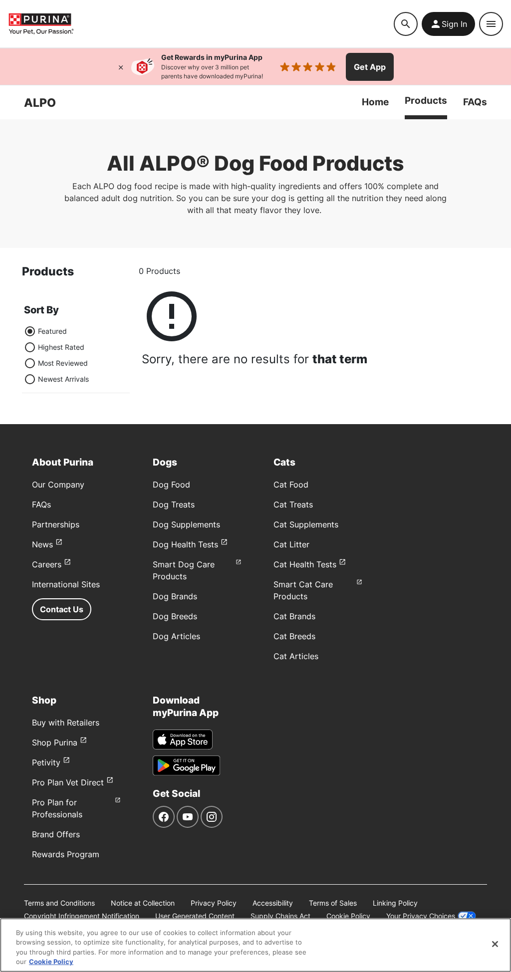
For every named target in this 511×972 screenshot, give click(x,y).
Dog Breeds (175, 616)
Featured (52, 331)
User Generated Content (195, 916)
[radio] (30, 331)
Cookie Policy (348, 916)
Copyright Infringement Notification (81, 916)
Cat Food (290, 484)
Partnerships (55, 524)
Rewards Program (65, 854)
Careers (46, 564)
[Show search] (406, 24)
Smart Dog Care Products (184, 570)
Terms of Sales (333, 903)
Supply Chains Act (280, 916)
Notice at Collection (143, 903)
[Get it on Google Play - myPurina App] (186, 765)
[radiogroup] (56, 355)
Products (426, 100)
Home (375, 102)
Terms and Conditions (59, 903)
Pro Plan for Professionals (57, 808)
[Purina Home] (41, 23)
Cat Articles (295, 656)
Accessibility (273, 903)
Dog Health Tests (185, 544)
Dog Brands (175, 596)
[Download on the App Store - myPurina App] (183, 739)
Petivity (46, 762)
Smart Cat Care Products (303, 590)
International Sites (66, 584)
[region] (255, 945)
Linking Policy (395, 903)
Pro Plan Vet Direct (68, 782)
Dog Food (171, 484)
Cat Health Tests (304, 564)
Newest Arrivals (63, 379)
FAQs (475, 102)
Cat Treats (293, 504)
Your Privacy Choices (420, 916)
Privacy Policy (214, 903)
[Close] (120, 67)
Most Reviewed (63, 363)
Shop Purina (54, 742)
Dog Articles (176, 636)
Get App (370, 67)
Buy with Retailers (65, 723)
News (42, 544)
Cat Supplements (305, 524)
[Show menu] (491, 24)
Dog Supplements (186, 524)
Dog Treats (174, 504)
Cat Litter (291, 544)
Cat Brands (294, 616)
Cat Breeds (294, 636)
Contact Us (61, 609)
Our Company (58, 484)
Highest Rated (61, 347)
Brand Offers (56, 834)
